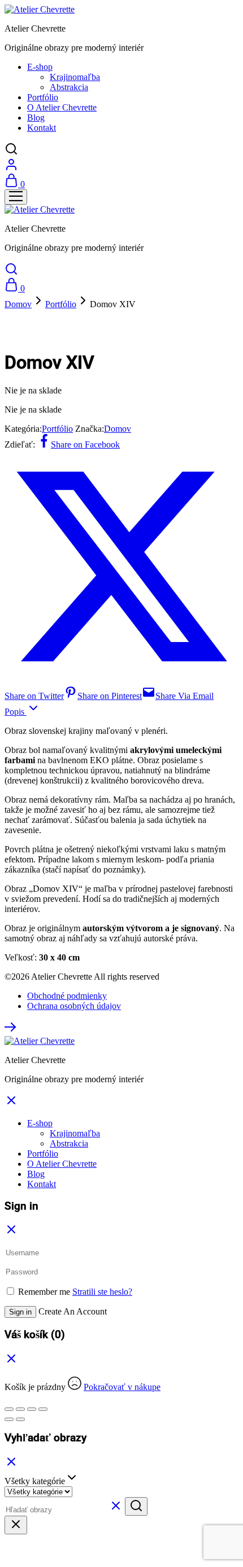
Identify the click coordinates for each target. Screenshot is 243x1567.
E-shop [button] (40, 67)
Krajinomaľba (75, 77)
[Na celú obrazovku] (20, 1409)
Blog (36, 117)
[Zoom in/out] (9, 1409)
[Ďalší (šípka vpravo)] (20, 1419)
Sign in (20, 1312)
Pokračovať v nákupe (122, 1387)
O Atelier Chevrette (62, 107)
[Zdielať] (31, 1409)
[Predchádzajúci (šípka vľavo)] (9, 1419)
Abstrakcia (69, 87)
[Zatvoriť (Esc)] (42, 1409)
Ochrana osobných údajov (74, 1006)
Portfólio (42, 97)
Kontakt (41, 127)
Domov (18, 304)
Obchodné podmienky (67, 996)
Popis (16, 711)
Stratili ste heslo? (102, 1291)
